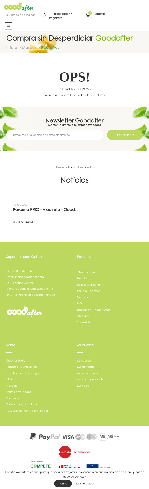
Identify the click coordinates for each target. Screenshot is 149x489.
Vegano (82, 297)
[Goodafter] (19, 7)
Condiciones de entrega (22, 373)
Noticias (11, 385)
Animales (83, 316)
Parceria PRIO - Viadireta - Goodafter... (46, 209)
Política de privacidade (21, 404)
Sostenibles (84, 322)
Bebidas (82, 278)
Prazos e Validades (18, 392)
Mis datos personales (91, 379)
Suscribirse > (125, 135)
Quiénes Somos (16, 360)
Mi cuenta (84, 360)
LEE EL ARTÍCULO (23, 221)
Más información (84, 483)
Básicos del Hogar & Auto (94, 310)
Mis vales (83, 385)
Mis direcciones (87, 373)
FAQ (9, 379)
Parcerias (12, 398)
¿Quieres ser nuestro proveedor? (28, 410)
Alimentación (86, 272)
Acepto (63, 483)
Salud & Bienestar (88, 291)
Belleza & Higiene (88, 284)
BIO (79, 303)
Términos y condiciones (21, 366)
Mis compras (85, 366)
